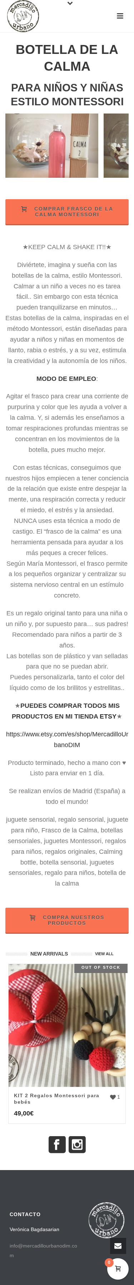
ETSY (108, 716)
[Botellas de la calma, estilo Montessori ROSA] (36, 146)
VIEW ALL (104, 954)
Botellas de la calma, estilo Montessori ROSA (52, 176)
